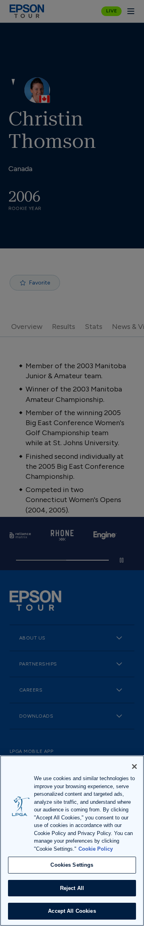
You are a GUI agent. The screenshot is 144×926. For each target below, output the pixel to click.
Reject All (72, 888)
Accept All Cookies (72, 911)
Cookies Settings (71, 865)
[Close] (134, 766)
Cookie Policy (95, 849)
